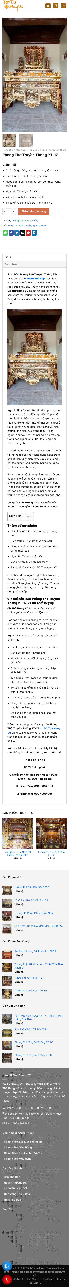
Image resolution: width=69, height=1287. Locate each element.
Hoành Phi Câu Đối (15, 1182)
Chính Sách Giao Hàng (18, 1147)
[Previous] (8, 74)
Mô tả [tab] (8, 257)
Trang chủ (7, 150)
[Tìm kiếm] (55, 5)
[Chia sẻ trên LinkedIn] (34, 233)
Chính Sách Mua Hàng (17, 1158)
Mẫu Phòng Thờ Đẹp (26, 150)
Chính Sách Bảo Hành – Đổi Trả (23, 1153)
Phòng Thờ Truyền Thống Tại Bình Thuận (27, 225)
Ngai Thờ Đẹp (12, 1199)
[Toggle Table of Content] (26, 516)
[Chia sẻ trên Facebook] (11, 233)
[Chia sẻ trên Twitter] (17, 233)
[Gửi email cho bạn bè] (22, 233)
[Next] (61, 74)
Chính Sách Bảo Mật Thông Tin (23, 1141)
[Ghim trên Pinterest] (28, 233)
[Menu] (63, 5)
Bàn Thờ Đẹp (12, 1177)
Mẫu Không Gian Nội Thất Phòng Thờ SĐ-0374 (17, 853)
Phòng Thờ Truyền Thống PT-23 (51, 853)
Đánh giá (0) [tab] (11, 264)
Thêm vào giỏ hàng (34, 211)
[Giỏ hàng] (48, 5)
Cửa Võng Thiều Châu (17, 1194)
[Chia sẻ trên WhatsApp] (5, 233)
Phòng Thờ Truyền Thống (53, 150)
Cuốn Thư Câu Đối (15, 1188)
